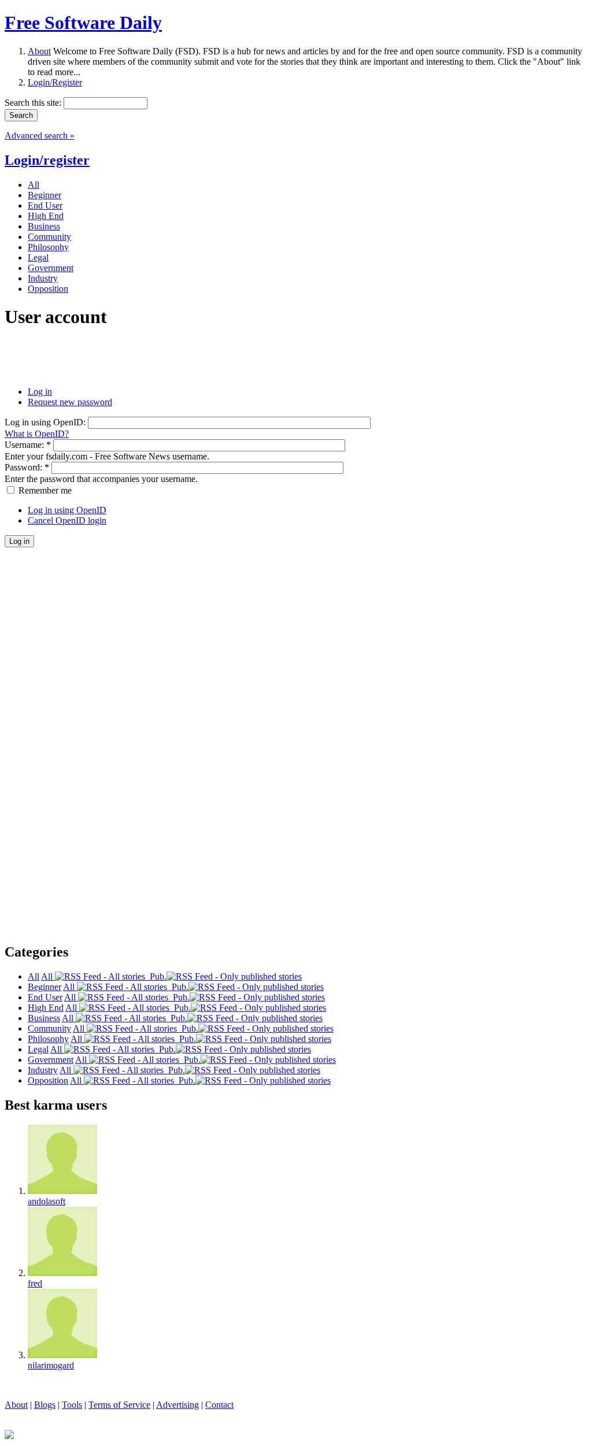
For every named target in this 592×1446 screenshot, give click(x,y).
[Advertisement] (140, 357)
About (39, 51)
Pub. (155, 976)
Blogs (45, 1405)
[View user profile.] (62, 1191)
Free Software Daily (83, 22)
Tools (72, 1405)
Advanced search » (40, 135)
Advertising (177, 1405)
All (48, 976)
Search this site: (34, 102)
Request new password (70, 402)
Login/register (47, 160)
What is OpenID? (37, 434)
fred (35, 1283)
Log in (40, 391)
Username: (28, 445)
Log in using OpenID (67, 510)
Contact (219, 1405)
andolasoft (46, 1201)
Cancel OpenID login (67, 520)
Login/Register (55, 82)
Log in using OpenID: (46, 422)
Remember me (44, 490)
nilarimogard (51, 1365)
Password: (27, 467)
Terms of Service (119, 1405)
